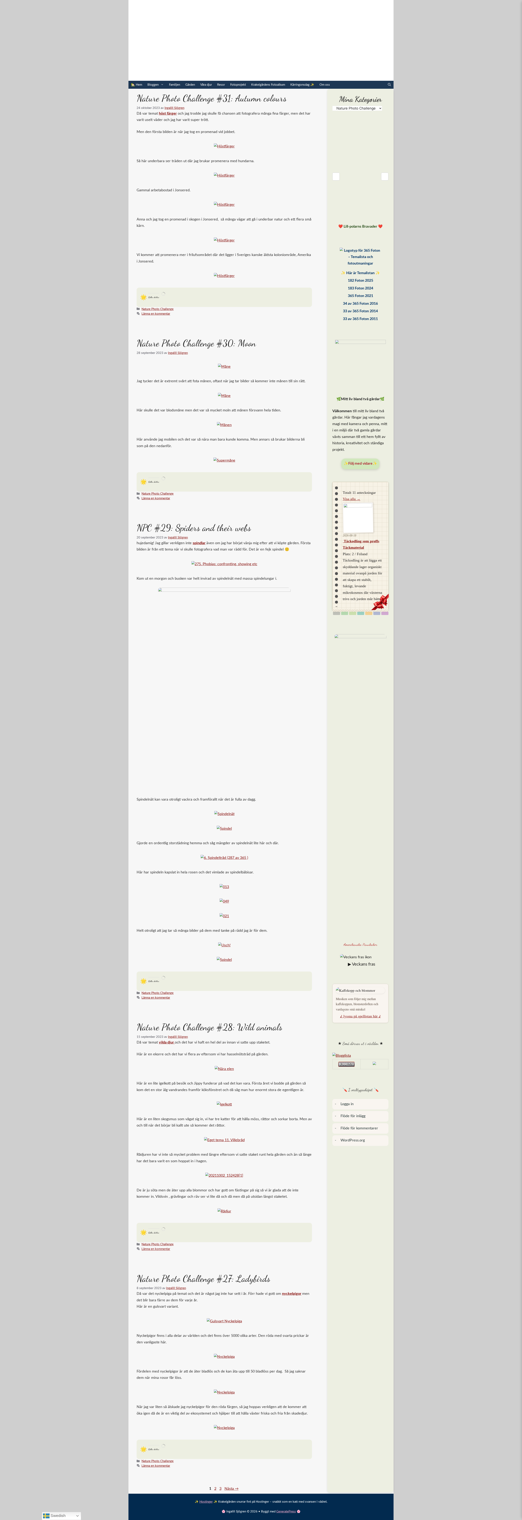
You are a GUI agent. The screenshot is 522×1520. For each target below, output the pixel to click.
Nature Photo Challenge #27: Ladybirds (203, 1278)
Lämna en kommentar (156, 313)
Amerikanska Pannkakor (360, 944)
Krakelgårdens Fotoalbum (268, 84)
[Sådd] (344, 613)
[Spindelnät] (224, 814)
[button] (389, 85)
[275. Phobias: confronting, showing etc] (224, 564)
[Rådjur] (224, 1211)
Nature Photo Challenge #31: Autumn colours (211, 98)
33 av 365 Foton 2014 (360, 311)
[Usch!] (224, 945)
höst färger (168, 113)
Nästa (232, 1489)
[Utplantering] (360, 613)
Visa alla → (351, 499)
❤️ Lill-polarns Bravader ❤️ (360, 226)
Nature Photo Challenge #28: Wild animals (209, 1027)
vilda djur (167, 1042)
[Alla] (336, 613)
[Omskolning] (352, 613)
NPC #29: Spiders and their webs (194, 527)
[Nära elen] (224, 1069)
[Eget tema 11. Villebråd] (224, 1140)
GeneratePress (286, 1511)
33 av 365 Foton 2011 (360, 319)
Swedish (58, 1515)
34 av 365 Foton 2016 (360, 304)
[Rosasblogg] (360, 1056)
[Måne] (224, 367)
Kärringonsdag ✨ (302, 84)
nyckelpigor (291, 1294)
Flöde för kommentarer (359, 1128)
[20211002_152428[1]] (224, 1176)
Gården (190, 84)
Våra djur (206, 84)
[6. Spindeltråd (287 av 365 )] (224, 858)
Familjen (174, 84)
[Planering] (376, 613)
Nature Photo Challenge (158, 309)
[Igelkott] (224, 1104)
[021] (224, 916)
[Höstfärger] (224, 146)
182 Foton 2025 (360, 281)
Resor (221, 84)
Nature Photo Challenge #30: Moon (196, 343)
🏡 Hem (136, 84)
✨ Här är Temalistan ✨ (360, 273)
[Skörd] (368, 613)
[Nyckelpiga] (224, 1357)
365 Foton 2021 (360, 296)
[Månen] (224, 425)
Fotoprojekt (238, 84)
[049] (224, 901)
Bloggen (153, 84)
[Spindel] (224, 829)
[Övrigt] (384, 613)
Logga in (347, 1104)
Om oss (325, 84)
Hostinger (206, 1501)
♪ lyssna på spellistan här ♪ (360, 1016)
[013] (224, 887)
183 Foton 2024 (360, 288)
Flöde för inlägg (353, 1116)
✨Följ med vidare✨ (360, 463)
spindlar (199, 543)
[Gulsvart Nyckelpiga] (224, 1321)
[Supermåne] (224, 460)
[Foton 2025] (360, 258)
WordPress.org (353, 1140)
